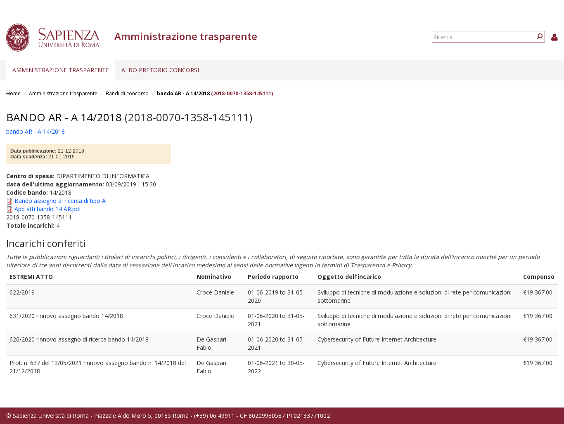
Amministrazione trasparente (60, 70)
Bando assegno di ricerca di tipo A (60, 201)
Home (13, 93)
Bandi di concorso (127, 93)
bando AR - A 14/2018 (183, 93)
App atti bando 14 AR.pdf (47, 209)
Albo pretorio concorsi (160, 70)
